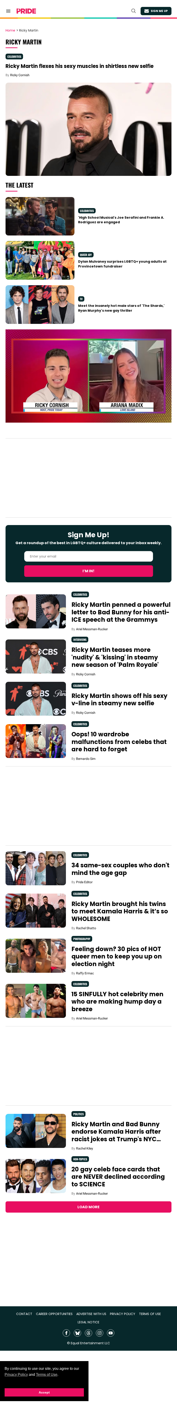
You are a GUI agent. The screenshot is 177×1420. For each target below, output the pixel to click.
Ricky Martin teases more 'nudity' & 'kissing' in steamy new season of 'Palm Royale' (115, 657)
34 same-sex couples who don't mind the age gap (120, 869)
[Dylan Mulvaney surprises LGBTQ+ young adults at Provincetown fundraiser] (40, 260)
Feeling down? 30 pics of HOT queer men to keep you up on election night (116, 956)
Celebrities (14, 56)
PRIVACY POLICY (122, 1314)
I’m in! (88, 571)
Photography (81, 939)
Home (10, 31)
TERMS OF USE (150, 1314)
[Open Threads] (88, 1333)
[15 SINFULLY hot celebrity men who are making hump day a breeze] (36, 1000)
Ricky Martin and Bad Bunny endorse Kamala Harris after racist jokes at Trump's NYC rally (116, 1135)
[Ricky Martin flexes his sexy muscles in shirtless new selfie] (88, 129)
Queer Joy (86, 255)
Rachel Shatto (86, 928)
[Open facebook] (66, 1333)
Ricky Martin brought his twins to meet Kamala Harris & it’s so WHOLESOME (119, 911)
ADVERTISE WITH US (91, 1314)
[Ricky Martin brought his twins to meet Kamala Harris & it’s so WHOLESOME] (36, 910)
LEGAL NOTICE (88, 1322)
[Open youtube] (110, 1333)
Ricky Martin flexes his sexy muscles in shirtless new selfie (79, 66)
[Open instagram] (99, 1333)
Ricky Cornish (20, 75)
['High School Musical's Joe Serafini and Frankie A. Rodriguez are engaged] (40, 216)
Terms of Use (46, 1374)
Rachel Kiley (84, 1148)
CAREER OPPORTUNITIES (54, 1314)
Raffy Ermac (85, 973)
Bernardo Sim (85, 759)
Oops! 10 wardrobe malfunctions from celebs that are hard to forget (119, 741)
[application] (88, 376)
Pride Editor (84, 882)
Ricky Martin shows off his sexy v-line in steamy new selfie (119, 700)
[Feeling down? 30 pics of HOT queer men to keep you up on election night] (36, 955)
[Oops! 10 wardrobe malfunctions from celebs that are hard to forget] (36, 740)
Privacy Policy (16, 1374)
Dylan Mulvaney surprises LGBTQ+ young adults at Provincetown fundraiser (122, 263)
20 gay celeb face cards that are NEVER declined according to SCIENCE (118, 1176)
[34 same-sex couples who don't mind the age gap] (36, 868)
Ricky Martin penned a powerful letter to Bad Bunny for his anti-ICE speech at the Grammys (121, 612)
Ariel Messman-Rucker (92, 629)
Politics (78, 1114)
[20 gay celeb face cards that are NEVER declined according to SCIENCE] (36, 1176)
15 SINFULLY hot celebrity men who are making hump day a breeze (117, 1001)
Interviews (79, 640)
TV (81, 299)
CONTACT (24, 1314)
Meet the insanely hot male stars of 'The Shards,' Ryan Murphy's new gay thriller (121, 308)
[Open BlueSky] (77, 1333)
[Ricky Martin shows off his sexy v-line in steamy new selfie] (36, 698)
